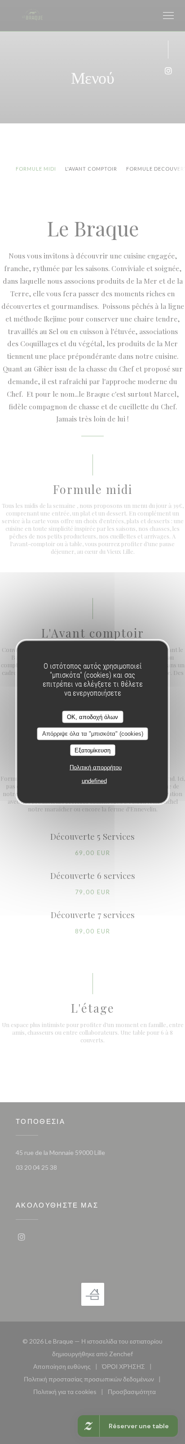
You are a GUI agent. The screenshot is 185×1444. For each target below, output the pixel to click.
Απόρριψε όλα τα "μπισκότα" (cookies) (92, 733)
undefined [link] (94, 781)
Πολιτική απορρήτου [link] (96, 767)
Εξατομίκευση (92, 750)
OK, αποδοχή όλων (92, 716)
